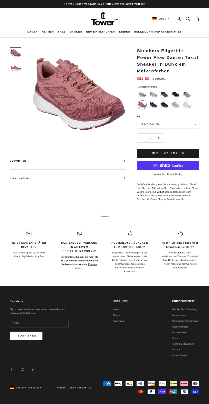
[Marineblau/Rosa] (153, 105)
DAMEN (32, 31)
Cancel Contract (180, 355)
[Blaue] (176, 105)
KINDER (124, 31)
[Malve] (142, 105)
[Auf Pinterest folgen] (33, 369)
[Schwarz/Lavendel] (164, 105)
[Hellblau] (142, 94)
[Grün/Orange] (187, 94)
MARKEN (76, 31)
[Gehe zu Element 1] (15, 53)
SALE (62, 31)
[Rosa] (187, 105)
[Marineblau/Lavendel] (164, 94)
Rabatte (176, 349)
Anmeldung (118, 321)
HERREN (48, 31)
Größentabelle (179, 332)
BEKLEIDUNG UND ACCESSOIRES (158, 31)
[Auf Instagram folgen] (22, 369)
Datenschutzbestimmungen (185, 321)
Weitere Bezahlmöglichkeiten (168, 174)
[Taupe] (153, 94)
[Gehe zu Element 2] (15, 68)
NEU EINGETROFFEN (100, 31)
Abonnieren (26, 335)
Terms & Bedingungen (183, 344)
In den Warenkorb (168, 153)
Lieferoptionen (179, 315)
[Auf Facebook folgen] (12, 369)
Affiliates (117, 315)
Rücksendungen (180, 326)
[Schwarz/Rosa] (176, 94)
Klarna (175, 338)
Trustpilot (104, 216)
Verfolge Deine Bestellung (184, 309)
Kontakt (116, 309)
